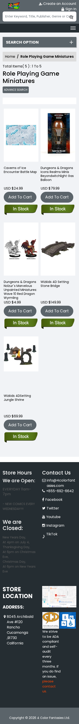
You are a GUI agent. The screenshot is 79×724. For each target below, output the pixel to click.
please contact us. (49, 686)
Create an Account (59, 3)
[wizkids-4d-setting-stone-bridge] (58, 250)
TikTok (51, 534)
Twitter (53, 508)
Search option (22, 42)
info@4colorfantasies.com (61, 483)
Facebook (54, 499)
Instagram (55, 525)
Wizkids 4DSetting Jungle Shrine (17, 398)
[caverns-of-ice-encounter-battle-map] (21, 136)
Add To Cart (20, 197)
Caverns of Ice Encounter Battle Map (20, 170)
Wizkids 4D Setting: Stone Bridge (55, 284)
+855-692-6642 (60, 491)
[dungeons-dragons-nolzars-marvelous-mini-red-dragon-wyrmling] (21, 250)
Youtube (53, 516)
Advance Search (15, 90)
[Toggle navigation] (73, 28)
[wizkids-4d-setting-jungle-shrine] (21, 364)
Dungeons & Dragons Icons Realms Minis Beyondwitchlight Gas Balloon (57, 174)
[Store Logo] (14, 5)
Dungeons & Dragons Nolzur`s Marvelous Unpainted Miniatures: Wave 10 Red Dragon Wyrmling (20, 290)
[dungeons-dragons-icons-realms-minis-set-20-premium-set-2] (58, 136)
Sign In (70, 9)
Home (10, 56)
